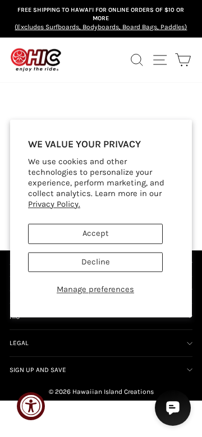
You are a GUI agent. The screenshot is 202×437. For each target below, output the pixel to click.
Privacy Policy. (54, 204)
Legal (19, 343)
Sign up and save (38, 370)
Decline (95, 262)
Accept (95, 234)
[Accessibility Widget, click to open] (31, 406)
